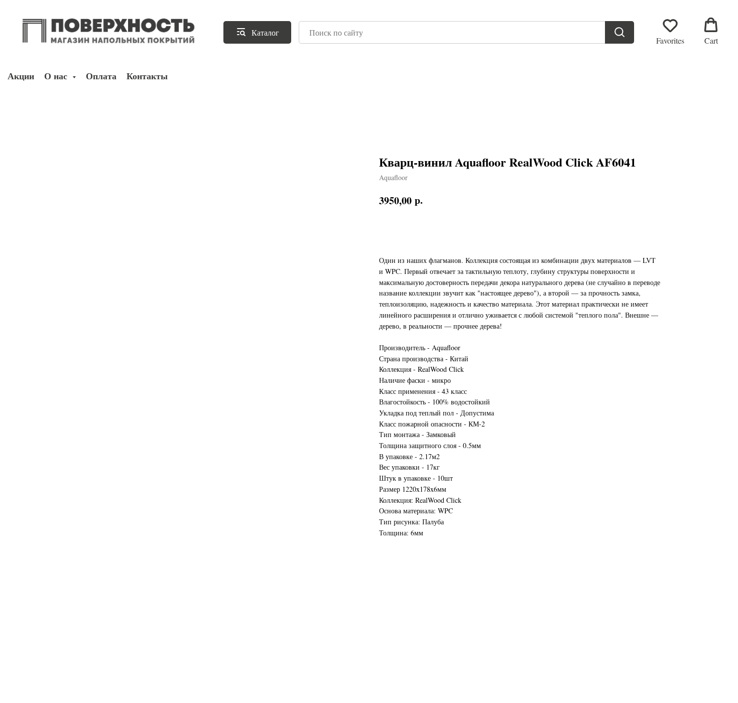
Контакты (147, 76)
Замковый (441, 434)
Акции (21, 76)
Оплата (101, 76)
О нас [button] (57, 76)
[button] (670, 32)
